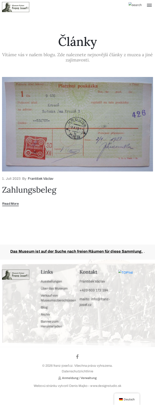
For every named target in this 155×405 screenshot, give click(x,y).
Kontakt (88, 272)
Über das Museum (54, 288)
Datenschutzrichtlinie (77, 371)
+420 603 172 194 (94, 290)
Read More (10, 203)
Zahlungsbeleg (29, 190)
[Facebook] (77, 356)
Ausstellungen (51, 281)
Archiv (45, 314)
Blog (44, 307)
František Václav (40, 179)
